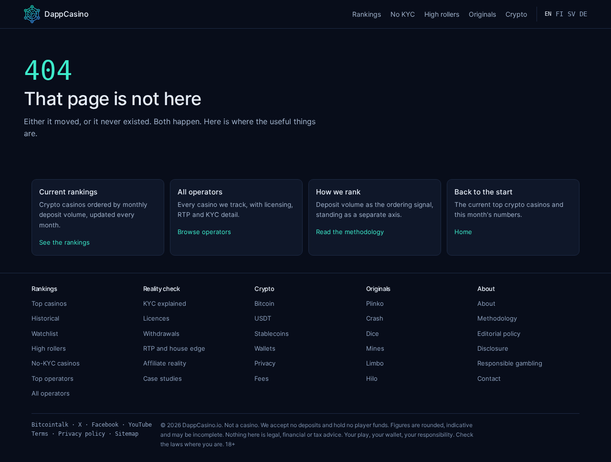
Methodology (497, 318)
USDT (262, 318)
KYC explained (164, 303)
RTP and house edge (174, 348)
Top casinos (49, 303)
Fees (261, 378)
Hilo (372, 378)
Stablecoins (271, 333)
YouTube (140, 424)
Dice (372, 333)
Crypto (516, 14)
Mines (375, 348)
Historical (45, 318)
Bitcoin (264, 303)
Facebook (105, 424)
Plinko (375, 303)
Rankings (366, 14)
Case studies (162, 378)
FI (559, 14)
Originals (482, 14)
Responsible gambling (509, 363)
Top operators (53, 378)
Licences (156, 318)
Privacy (264, 363)
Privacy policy (81, 433)
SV (571, 14)
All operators (51, 393)
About (486, 303)
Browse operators (204, 232)
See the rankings (64, 242)
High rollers (441, 14)
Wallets (264, 348)
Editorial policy (498, 333)
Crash (374, 318)
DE (583, 14)
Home (463, 232)
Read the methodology (350, 232)
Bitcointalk (50, 424)
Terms (40, 433)
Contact (489, 378)
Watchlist (45, 333)
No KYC (402, 14)
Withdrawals (161, 333)
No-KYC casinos (56, 363)
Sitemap (126, 433)
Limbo (375, 363)
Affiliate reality (164, 363)
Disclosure (492, 348)
